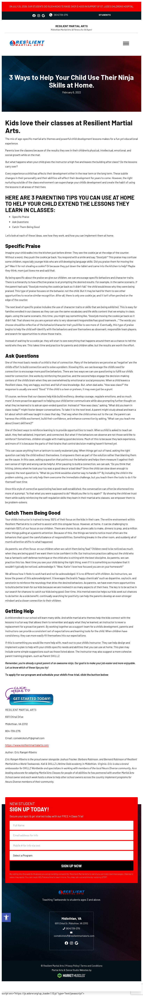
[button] (6, 917)
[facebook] (34, 15)
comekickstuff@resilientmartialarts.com (74, 935)
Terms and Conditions (91, 965)
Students (105, 14)
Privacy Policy (72, 965)
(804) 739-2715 (61, 14)
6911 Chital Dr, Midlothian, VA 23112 (71, 923)
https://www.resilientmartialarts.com (27, 745)
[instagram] (38, 15)
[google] (43, 15)
